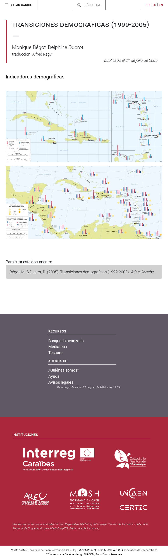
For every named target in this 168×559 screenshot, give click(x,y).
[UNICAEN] (134, 491)
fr (148, 5)
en (161, 5)
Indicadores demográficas (35, 77)
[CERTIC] (134, 505)
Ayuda (54, 376)
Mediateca (57, 346)
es (154, 5)
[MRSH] (85, 497)
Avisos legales (60, 382)
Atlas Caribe (21, 5)
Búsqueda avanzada (66, 340)
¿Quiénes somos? (63, 370)
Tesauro (55, 352)
